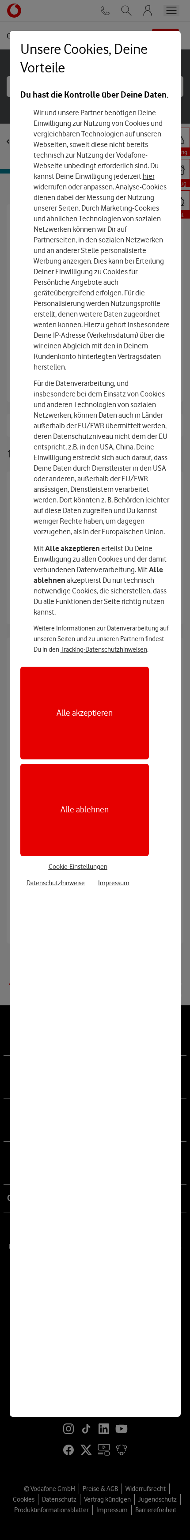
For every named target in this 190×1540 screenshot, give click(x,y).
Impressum (113, 883)
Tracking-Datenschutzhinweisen (104, 649)
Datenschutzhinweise (56, 883)
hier (149, 176)
